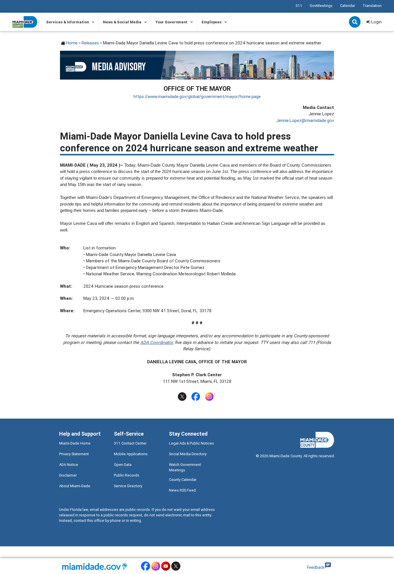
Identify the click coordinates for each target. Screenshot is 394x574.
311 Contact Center (130, 443)
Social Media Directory (188, 453)
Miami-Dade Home (75, 443)
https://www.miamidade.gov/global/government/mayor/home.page (197, 96)
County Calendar (182, 479)
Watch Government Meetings (185, 467)
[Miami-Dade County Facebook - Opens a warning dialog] (145, 569)
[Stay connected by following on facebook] (197, 396)
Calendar (347, 5)
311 (299, 5)
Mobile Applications (131, 453)
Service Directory (128, 485)
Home (72, 43)
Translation (372, 5)
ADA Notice (68, 464)
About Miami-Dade (74, 485)
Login (376, 22)
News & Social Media (122, 22)
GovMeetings (321, 5)
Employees (212, 22)
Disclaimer (68, 475)
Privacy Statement (74, 453)
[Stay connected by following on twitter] (183, 396)
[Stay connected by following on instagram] (210, 396)
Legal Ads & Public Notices (191, 443)
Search (355, 22)
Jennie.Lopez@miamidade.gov (305, 120)
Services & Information (67, 22)
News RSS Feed (182, 490)
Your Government (171, 22)
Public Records (126, 475)
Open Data (123, 464)
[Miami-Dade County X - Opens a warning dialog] (176, 569)
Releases (90, 43)
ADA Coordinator (156, 342)
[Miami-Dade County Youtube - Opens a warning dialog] (166, 569)
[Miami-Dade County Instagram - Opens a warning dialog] (156, 569)
